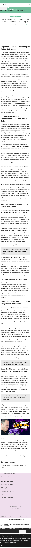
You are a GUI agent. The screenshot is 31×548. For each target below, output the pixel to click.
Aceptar (23, 531)
